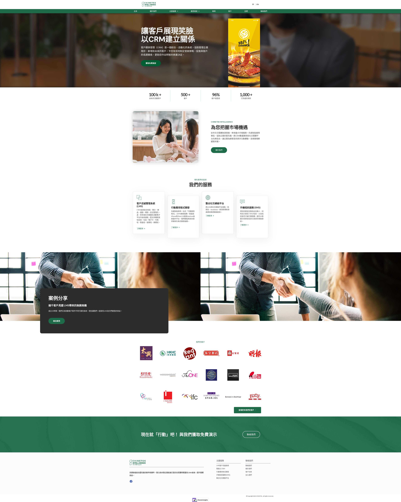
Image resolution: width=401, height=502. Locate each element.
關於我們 (153, 11)
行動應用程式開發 (222, 472)
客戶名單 (249, 472)
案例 (214, 11)
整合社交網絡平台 (222, 478)
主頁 (135, 11)
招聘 (246, 11)
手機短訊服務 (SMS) (223, 475)
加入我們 (249, 475)
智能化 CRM (220, 469)
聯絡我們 (264, 11)
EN (257, 4)
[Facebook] (131, 481)
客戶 (230, 11)
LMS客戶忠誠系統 (222, 465)
